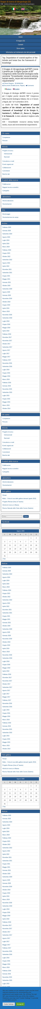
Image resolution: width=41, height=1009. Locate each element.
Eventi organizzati (7, 164)
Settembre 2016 (7, 366)
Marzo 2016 (6, 379)
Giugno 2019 (6, 305)
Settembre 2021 (7, 272)
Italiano (17, 9)
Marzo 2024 (6, 247)
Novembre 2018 (7, 315)
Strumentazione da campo (10, 217)
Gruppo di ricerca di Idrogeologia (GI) (15, 1)
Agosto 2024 (6, 237)
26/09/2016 (19, 83)
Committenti (6, 171)
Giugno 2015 (6, 399)
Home (20, 37)
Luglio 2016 (5, 369)
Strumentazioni (7, 204)
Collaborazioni (6, 167)
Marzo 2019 (6, 311)
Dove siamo (20, 48)
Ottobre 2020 (6, 285)
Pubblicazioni (6, 184)
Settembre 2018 (7, 318)
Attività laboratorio (7, 201)
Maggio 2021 (6, 279)
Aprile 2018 (5, 331)
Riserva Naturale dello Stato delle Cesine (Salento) (17, 508)
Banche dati (6, 174)
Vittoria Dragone (9, 83)
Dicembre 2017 (7, 337)
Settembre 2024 (7, 234)
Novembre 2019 (7, 298)
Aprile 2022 (5, 266)
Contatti (20, 45)
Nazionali (7, 157)
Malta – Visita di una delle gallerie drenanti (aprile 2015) (19, 498)
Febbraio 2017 (6, 360)
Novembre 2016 (7, 363)
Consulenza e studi (8, 161)
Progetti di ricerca (7, 150)
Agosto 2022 (6, 263)
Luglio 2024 (5, 240)
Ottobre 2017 (6, 344)
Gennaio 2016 (6, 386)
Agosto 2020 (6, 292)
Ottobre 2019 (6, 302)
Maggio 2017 (6, 357)
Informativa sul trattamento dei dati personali (20, 52)
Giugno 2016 (6, 373)
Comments (30, 85)
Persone (4, 140)
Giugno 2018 (6, 324)
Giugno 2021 (6, 276)
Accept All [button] (20, 1004)
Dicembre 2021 (7, 269)
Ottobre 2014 (6, 408)
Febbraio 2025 (6, 227)
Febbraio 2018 (6, 334)
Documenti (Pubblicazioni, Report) (14, 85)
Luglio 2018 (5, 321)
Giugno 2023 (6, 253)
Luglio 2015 (5, 395)
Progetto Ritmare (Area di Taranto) (12, 501)
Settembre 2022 (7, 259)
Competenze (6, 137)
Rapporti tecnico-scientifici (10, 187)
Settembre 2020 (7, 289)
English (27, 9)
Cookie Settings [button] (9, 1004)
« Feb (3, 559)
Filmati (4, 495)
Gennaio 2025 (6, 230)
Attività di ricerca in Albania (10, 505)
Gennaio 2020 (6, 295)
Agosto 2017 (6, 350)
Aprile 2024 (5, 243)
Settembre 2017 (7, 347)
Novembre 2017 (7, 340)
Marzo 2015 (6, 405)
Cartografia (5, 190)
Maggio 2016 (6, 376)
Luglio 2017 (5, 353)
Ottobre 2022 (6, 256)
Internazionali (8, 154)
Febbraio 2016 (6, 382)
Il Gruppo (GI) (20, 41)
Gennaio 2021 (6, 282)
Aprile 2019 (5, 308)
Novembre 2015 (7, 389)
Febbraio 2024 (6, 250)
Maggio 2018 (6, 327)
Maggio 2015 (6, 402)
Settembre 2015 (7, 392)
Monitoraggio (6, 214)
